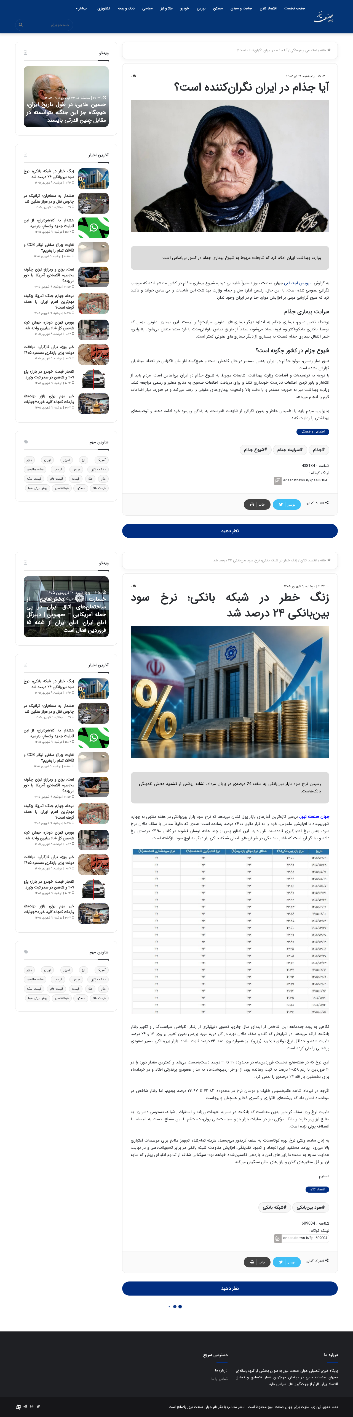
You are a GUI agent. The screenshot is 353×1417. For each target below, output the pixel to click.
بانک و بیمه (126, 8)
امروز (66, 460)
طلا (90, 478)
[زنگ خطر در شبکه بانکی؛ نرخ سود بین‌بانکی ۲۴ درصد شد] (93, 178)
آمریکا (102, 460)
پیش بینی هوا (37, 488)
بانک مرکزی (98, 469)
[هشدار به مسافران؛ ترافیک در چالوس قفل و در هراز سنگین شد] (93, 203)
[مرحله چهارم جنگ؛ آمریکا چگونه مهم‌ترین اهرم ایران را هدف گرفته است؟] (93, 303)
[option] (66, 96)
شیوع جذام (254, 449)
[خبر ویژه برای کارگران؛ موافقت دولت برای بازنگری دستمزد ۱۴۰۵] (93, 354)
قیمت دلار (56, 478)
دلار (103, 478)
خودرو (184, 8)
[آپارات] (18, 1407)
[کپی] (278, 481)
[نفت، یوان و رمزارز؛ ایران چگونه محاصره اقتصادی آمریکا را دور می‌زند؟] (93, 277)
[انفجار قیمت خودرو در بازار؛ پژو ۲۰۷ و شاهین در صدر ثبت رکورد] (93, 379)
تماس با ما (220, 1379)
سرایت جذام (288, 449)
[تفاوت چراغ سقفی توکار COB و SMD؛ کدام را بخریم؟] (93, 252)
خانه (323, 50)
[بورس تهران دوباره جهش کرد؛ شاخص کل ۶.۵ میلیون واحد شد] (93, 330)
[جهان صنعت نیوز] (323, 16)
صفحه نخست (294, 8)
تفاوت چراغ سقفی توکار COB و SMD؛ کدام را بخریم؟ (49, 248)
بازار (29, 460)
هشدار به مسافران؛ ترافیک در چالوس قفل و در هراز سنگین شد (49, 199)
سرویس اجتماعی (298, 283)
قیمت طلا (99, 488)
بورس (201, 8)
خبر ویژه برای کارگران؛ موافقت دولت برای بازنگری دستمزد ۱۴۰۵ (49, 350)
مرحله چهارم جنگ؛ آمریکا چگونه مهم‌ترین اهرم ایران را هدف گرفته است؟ (49, 302)
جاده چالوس (35, 469)
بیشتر (82, 8)
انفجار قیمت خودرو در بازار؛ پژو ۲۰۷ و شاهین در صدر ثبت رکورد (49, 374)
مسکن (218, 8)
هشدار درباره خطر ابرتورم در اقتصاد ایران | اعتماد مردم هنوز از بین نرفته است (66, 112)
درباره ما (221, 1370)
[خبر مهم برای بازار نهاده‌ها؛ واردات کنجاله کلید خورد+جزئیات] (93, 403)
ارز (83, 460)
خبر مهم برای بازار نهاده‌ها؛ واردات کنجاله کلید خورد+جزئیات (49, 399)
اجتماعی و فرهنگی (303, 50)
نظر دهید (230, 531)
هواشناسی (62, 488)
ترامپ (58, 469)
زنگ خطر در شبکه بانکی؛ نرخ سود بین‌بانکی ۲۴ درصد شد (49, 174)
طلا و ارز (167, 8)
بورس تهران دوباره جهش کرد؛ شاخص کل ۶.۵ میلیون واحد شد (49, 325)
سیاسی (147, 8)
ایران (47, 460)
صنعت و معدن (241, 8)
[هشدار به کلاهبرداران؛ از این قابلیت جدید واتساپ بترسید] (93, 227)
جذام (317, 449)
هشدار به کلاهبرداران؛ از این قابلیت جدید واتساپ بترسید (49, 223)
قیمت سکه (34, 478)
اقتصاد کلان (268, 8)
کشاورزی (103, 8)
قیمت (75, 478)
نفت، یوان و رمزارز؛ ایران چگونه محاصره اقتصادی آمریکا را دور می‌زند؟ (49, 275)
